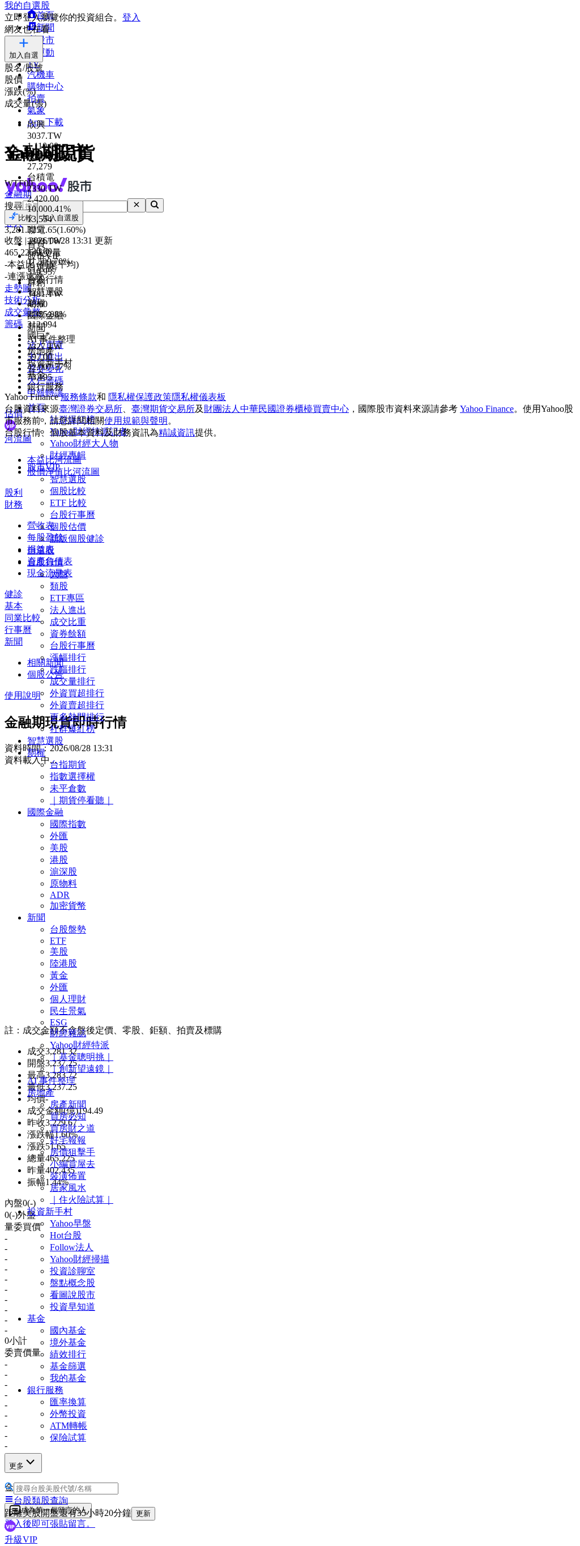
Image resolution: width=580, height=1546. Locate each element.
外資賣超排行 (77, 705)
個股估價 (68, 526)
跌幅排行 (68, 669)
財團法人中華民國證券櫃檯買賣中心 (276, 409)
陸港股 (63, 963)
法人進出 (68, 610)
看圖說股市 (72, 1295)
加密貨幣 (68, 905)
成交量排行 (72, 681)
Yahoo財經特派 (79, 1045)
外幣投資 (68, 1414)
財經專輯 (68, 455)
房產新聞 (68, 1104)
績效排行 (68, 1354)
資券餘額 (68, 633)
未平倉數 (68, 788)
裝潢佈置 (68, 1176)
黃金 (59, 975)
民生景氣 (68, 1011)
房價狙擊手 (72, 1152)
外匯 (59, 836)
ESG (58, 1022)
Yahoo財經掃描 (79, 1259)
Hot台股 (66, 1235)
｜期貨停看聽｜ (81, 800)
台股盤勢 (68, 929)
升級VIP (21, 1539)
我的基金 (68, 1378)
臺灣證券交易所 (90, 409)
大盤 (59, 574)
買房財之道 (72, 1128)
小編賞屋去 (72, 1164)
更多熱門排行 (77, 717)
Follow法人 (71, 1247)
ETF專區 (67, 598)
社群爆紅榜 (72, 729)
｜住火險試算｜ (81, 1199)
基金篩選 (68, 1366)
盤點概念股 (72, 1283)
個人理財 (68, 999)
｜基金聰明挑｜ (81, 1057)
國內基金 (68, 1330)
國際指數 (68, 824)
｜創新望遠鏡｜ (81, 1069)
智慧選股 (68, 479)
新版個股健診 (77, 538)
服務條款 (79, 397)
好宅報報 (68, 1140)
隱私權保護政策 (140, 397)
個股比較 (68, 491)
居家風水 (68, 1187)
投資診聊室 (72, 1271)
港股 (59, 859)
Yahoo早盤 (70, 1223)
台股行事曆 (72, 514)
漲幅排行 (68, 657)
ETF (58, 941)
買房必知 (68, 1116)
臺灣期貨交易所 (163, 409)
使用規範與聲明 (136, 420)
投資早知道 (72, 1306)
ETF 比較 (68, 503)
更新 (143, 1513)
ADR (60, 895)
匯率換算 (68, 1402)
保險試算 (68, 1437)
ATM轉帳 (68, 1425)
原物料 (63, 883)
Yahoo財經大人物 (84, 443)
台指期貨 (68, 764)
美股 (59, 848)
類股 (59, 586)
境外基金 (68, 1342)
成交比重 (68, 622)
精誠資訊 (177, 432)
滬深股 (63, 871)
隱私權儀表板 (199, 397)
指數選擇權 (72, 776)
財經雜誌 (68, 1033)
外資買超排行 (77, 693)
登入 (131, 17)
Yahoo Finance (487, 409)
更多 (16, 1466)
